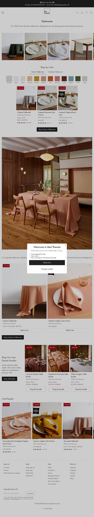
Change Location (47, 269)
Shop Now (47, 262)
